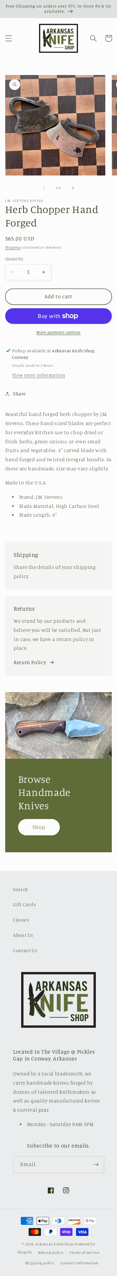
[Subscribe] (96, 1164)
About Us (23, 935)
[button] (8, 38)
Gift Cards (24, 904)
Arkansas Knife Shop (54, 1244)
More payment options (58, 332)
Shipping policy (39, 1263)
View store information (38, 375)
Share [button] (19, 393)
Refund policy (50, 1252)
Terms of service (84, 1252)
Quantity (14, 258)
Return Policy (30, 662)
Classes (21, 919)
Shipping (12, 247)
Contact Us (25, 950)
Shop (38, 827)
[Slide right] (73, 188)
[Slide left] (44, 188)
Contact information (79, 1263)
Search (20, 889)
